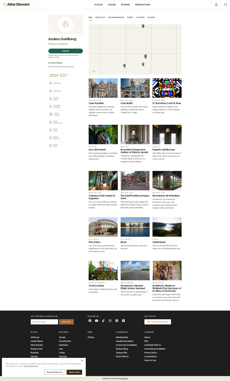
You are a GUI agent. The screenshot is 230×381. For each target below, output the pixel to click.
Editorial (64, 332)
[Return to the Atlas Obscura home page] (17, 4)
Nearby (34, 356)
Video (62, 353)
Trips (90, 332)
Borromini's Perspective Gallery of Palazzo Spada (134, 151)
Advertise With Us (152, 345)
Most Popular (37, 345)
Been (90, 17)
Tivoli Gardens (96, 285)
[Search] (225, 4)
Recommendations (116, 17)
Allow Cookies (74, 372)
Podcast (63, 356)
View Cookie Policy (31, 366)
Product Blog (122, 349)
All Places (35, 337)
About (147, 337)
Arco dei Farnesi (97, 149)
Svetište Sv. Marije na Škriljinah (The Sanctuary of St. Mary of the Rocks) (166, 288)
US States (151, 17)
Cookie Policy (150, 356)
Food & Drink (65, 341)
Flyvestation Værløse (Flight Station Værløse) (133, 287)
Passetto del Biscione (163, 149)
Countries (140, 17)
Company (149, 332)
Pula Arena (94, 242)
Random (35, 353)
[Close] (82, 360)
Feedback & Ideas (124, 341)
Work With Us (122, 356)
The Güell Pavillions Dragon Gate (135, 197)
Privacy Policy (150, 353)
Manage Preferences (54, 372)
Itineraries (63, 345)
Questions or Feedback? (115, 378)
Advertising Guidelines (154, 349)
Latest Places (37, 341)
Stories (130, 17)
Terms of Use (150, 360)
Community (122, 332)
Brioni (124, 242)
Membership (122, 337)
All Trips (91, 337)
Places (34, 332)
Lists (61, 349)
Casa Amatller (96, 103)
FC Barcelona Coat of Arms (166, 103)
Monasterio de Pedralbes (166, 195)
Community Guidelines (126, 345)
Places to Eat (37, 349)
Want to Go (100, 17)
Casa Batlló (127, 103)
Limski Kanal (158, 242)
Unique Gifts (121, 353)
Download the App (159, 322)
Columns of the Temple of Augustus (102, 197)
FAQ (146, 341)
